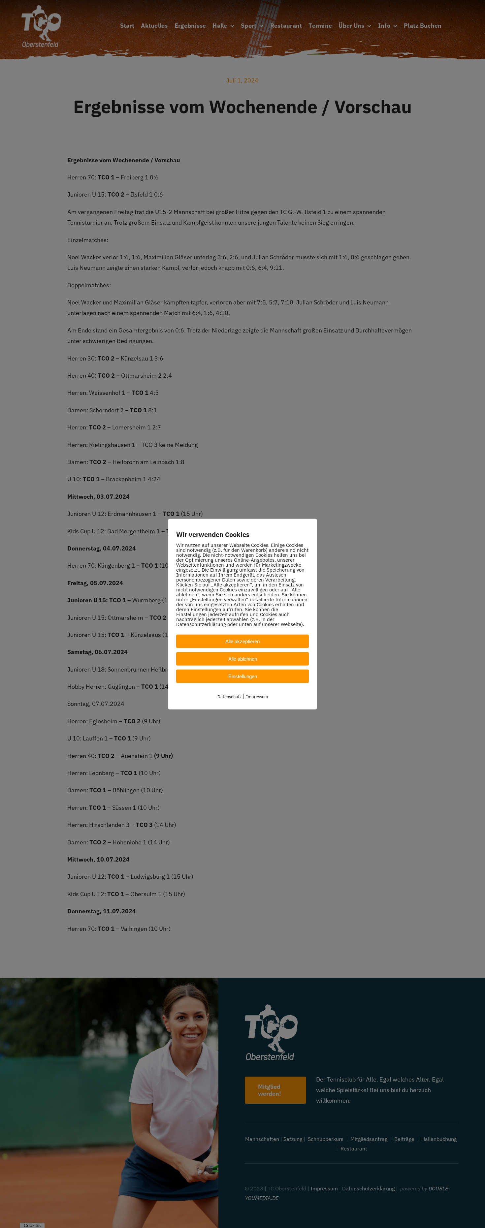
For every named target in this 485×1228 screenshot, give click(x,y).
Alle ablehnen (242, 658)
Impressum (257, 696)
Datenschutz (229, 696)
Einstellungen (242, 676)
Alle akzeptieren (242, 641)
